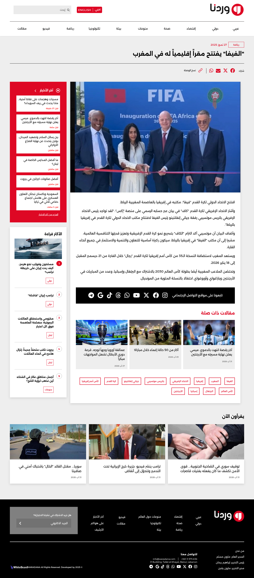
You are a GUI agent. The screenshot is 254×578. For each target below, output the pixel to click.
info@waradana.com (164, 559)
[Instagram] (165, 295)
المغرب (215, 381)
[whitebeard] (19, 567)
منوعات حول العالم (149, 516)
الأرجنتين (178, 391)
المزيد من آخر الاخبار (48, 214)
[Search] (68, 10)
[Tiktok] (109, 295)
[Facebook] (232, 70)
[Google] (100, 295)
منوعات (143, 28)
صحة (167, 28)
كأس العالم (227, 391)
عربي (98, 9)
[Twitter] (225, 70)
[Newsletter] (20, 523)
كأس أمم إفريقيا (90, 381)
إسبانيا (194, 391)
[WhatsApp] (127, 295)
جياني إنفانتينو (131, 381)
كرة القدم (111, 381)
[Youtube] (136, 295)
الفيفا (230, 381)
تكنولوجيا (94, 28)
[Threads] (118, 295)
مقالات (22, 28)
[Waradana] (227, 10)
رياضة (70, 28)
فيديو (46, 28)
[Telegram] (91, 295)
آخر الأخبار (98, 516)
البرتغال (209, 391)
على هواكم (97, 523)
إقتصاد (191, 28)
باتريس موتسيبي (155, 381)
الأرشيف (99, 529)
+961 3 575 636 (189, 559)
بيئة (118, 28)
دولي (215, 28)
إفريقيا (199, 381)
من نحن (239, 550)
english (84, 10)
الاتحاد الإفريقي (180, 381)
